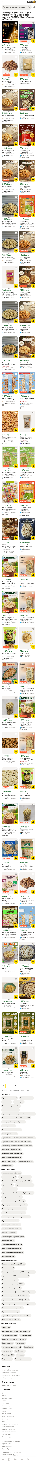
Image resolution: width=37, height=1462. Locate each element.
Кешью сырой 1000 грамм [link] (8, 1039)
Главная (3, 1459)
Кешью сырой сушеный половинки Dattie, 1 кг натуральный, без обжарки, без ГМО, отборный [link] (27, 399)
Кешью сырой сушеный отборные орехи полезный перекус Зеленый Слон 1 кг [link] (9, 473)
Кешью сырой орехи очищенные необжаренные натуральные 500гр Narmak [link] (26, 508)
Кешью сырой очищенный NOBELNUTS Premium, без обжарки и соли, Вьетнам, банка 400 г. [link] (26, 48)
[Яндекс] (15, 1455)
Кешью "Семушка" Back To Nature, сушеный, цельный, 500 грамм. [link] (27, 689)
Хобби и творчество (8, 1416)
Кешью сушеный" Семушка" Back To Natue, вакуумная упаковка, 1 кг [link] (27, 582)
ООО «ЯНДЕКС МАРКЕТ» (13, 1452)
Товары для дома (7, 1408)
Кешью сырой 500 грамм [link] (7, 899)
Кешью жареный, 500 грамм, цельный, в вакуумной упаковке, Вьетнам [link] (8, 758)
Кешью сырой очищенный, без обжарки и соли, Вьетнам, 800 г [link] (7, 865)
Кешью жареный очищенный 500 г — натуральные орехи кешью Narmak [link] (26, 151)
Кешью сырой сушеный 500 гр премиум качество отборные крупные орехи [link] (27, 794)
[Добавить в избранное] (16, 23)
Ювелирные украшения (9, 1437)
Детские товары (6, 1434)
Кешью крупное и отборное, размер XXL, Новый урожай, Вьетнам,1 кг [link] (9, 328)
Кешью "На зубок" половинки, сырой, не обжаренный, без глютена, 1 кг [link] (8, 508)
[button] (34, 7)
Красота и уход (6, 1413)
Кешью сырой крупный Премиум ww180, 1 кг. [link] (26, 545)
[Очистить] (29, 7)
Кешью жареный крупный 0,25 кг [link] (25, 187)
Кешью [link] (4, 968)
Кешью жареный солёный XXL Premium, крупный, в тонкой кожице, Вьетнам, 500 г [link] (9, 82)
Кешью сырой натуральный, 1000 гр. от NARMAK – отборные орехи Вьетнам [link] (27, 222)
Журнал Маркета (7, 1449)
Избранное (22, 1459)
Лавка (15, 1459)
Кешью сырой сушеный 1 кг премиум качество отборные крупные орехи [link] (9, 654)
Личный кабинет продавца (10, 1370)
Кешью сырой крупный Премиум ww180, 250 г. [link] (27, 969)
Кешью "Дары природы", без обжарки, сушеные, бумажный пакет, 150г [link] (27, 865)
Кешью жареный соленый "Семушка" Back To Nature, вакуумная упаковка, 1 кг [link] (27, 759)
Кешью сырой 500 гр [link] (26, 81)
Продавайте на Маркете (9, 1372)
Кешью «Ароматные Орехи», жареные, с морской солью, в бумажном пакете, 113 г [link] (27, 437)
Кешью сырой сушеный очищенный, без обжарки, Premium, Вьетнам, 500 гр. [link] (9, 48)
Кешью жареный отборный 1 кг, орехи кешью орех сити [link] (26, 1039)
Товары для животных (8, 1429)
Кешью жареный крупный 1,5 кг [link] (25, 328)
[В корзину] (16, 41)
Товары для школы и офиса (10, 1424)
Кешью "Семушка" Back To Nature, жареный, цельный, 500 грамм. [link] (27, 618)
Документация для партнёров (11, 1375)
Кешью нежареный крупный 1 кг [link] (8, 116)
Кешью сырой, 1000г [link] (8, 1003)
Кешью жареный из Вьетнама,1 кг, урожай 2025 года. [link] (8, 363)
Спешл (9, 1459)
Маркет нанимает (7, 1446)
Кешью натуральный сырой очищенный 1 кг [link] (9, 829)
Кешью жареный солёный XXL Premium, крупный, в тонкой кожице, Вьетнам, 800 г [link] (27, 899)
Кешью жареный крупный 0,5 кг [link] (25, 258)
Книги (3, 1421)
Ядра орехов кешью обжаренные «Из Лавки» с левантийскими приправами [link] (9, 293)
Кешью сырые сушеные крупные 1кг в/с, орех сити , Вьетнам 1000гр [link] (9, 933)
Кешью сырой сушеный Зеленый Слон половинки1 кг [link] (27, 473)
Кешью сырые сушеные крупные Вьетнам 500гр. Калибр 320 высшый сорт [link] (9, 794)
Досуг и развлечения (8, 1393)
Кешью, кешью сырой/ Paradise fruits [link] (9, 723)
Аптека (4, 1411)
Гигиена (4, 1400)
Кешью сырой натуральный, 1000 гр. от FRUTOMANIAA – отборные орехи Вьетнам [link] (26, 1004)
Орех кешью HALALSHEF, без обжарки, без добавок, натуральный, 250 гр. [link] (26, 1073)
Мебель (4, 1395)
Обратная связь (6, 1443)
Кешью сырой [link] (6, 688)
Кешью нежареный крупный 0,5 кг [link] (8, 151)
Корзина (28, 1459)
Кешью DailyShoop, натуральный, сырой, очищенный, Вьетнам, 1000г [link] (8, 582)
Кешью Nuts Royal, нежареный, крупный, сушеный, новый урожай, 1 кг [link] (26, 363)
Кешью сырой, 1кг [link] (7, 1073)
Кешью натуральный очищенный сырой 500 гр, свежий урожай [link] (9, 618)
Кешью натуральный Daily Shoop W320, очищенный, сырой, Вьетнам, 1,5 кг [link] (26, 723)
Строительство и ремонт (9, 1432)
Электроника (5, 1403)
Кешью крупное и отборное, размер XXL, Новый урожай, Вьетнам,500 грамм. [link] (9, 258)
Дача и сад (5, 1419)
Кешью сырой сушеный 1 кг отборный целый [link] (9, 547)
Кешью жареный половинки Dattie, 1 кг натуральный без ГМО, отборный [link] (9, 399)
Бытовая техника (7, 1398)
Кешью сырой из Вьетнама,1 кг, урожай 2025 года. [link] (8, 222)
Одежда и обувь (6, 1406)
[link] (9, 1098)
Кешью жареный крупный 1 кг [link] (7, 187)
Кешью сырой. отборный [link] (27, 115)
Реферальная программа (9, 1385)
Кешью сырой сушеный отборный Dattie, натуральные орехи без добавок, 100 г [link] (27, 933)
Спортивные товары (8, 1426)
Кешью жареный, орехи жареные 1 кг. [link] (9, 437)
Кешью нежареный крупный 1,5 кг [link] (25, 293)
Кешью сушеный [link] (25, 653)
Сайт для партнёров (8, 1378)
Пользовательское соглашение (11, 1441)
